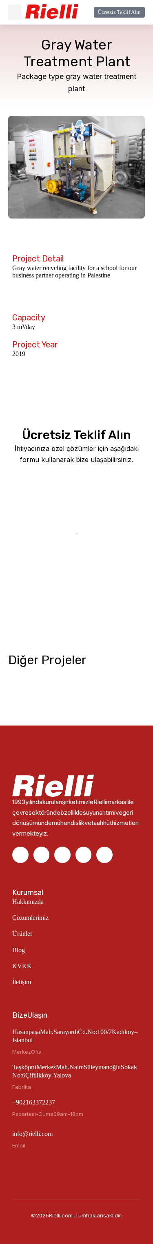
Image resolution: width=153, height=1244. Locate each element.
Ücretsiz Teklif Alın (119, 12)
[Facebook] (20, 855)
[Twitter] (104, 855)
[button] (14, 12)
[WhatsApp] (83, 855)
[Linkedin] (41, 855)
